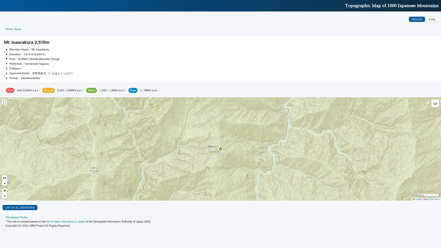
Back (18, 29)
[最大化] (4, 102)
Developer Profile (17, 217)
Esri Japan (435, 199)
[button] (220, 149)
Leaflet (418, 199)
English (417, 19)
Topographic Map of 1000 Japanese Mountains (391, 6)
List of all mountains (20, 207)
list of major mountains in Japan (66, 221)
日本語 (432, 19)
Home (9, 29)
